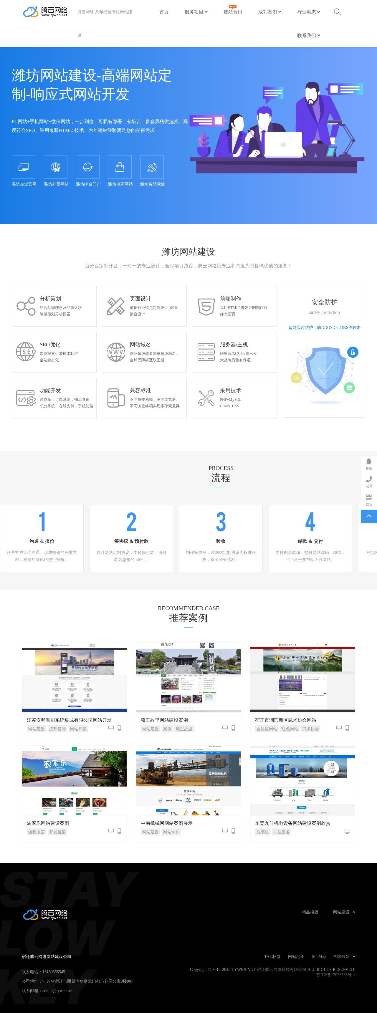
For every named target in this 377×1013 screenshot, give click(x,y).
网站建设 (36, 729)
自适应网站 (267, 729)
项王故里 (184, 729)
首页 (164, 11)
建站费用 (233, 11)
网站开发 (78, 729)
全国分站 (341, 956)
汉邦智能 (57, 729)
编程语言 (36, 832)
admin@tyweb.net (57, 991)
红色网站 (290, 729)
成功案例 (268, 11)
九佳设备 (281, 832)
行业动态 (307, 11)
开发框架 (57, 832)
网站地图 (296, 956)
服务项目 (195, 11)
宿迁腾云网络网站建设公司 (49, 12)
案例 (167, 729)
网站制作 (171, 832)
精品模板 (310, 912)
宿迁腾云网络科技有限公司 (281, 969)
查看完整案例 (74, 677)
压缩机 (263, 832)
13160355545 (53, 972)
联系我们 (307, 35)
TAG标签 (272, 956)
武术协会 (310, 729)
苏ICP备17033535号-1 (335, 975)
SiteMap (319, 956)
